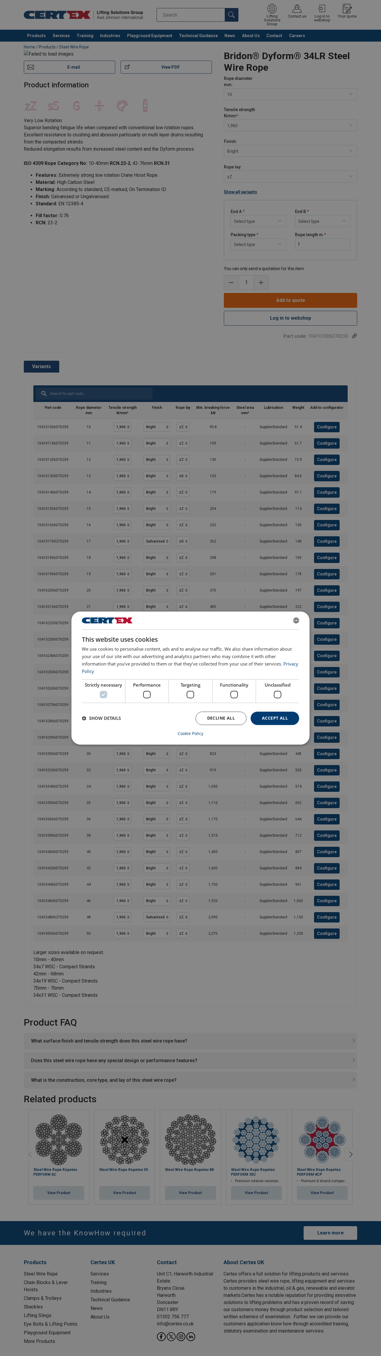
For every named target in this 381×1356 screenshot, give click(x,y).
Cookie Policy (190, 733)
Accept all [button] (275, 718)
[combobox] (296, 620)
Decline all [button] (221, 718)
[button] (101, 718)
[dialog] (190, 678)
